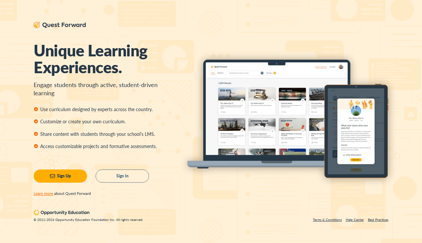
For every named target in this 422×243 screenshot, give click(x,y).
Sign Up (64, 176)
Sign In (122, 176)
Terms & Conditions (327, 219)
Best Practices (378, 219)
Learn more (43, 193)
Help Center (355, 219)
